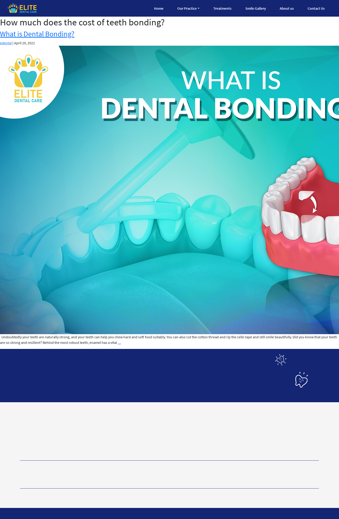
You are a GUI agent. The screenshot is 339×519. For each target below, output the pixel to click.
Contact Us (316, 8)
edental (6, 43)
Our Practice (187, 8)
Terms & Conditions (70, 494)
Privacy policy (32, 494)
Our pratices (96, 474)
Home (159, 8)
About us (287, 8)
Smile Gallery (255, 8)
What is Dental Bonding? (37, 34)
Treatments (222, 8)
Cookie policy (108, 494)
